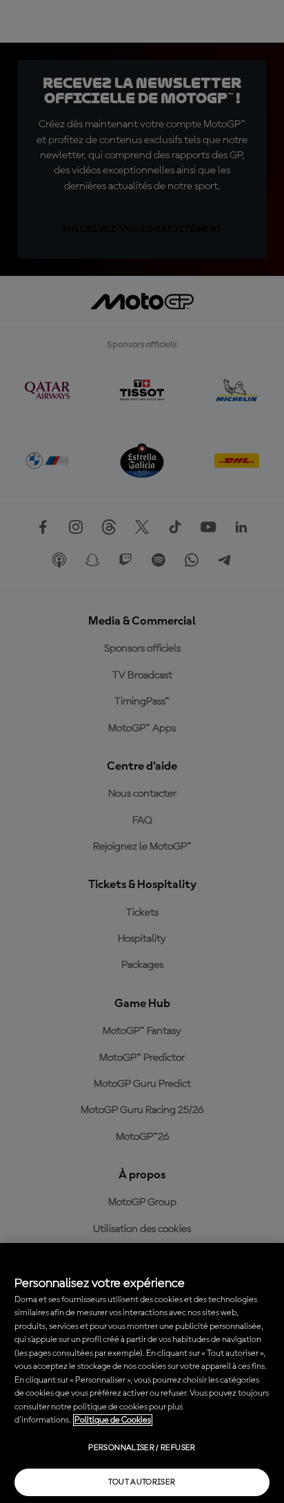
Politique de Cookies (112, 1420)
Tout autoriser (141, 1482)
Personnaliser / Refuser (141, 1448)
